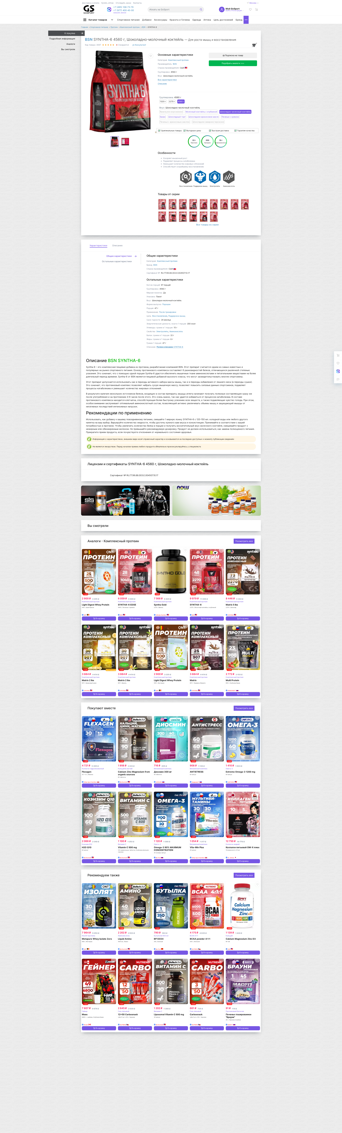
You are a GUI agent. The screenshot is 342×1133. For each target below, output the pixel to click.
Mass (85, 1014)
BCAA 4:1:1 (194, 936)
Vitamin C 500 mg (127, 847)
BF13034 (159, 938)
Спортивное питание (128, 19)
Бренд (239, 19)
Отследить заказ (123, 3)
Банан (162, 117)
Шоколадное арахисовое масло (204, 117)
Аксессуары (160, 19)
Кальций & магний (125, 769)
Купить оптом (107, 3)
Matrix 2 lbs (88, 680)
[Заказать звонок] (338, 379)
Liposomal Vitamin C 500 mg (169, 1014)
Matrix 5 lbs (232, 604)
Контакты (137, 3)
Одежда (196, 19)
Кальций (229, 936)
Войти (228, 10)
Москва (253, 3)
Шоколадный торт (177, 117)
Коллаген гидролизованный (93, 769)
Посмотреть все (244, 541)
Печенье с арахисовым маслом (175, 122)
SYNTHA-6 (170, 347)
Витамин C (122, 844)
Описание (162, 83)
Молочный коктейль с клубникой (201, 112)
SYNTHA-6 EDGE (127, 604)
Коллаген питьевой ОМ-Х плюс (242, 847)
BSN (88, 39)
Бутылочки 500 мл (161, 936)
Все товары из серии (207, 224)
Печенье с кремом (230, 117)
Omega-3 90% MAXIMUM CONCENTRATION (167, 848)
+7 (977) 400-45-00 (123, 10)
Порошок (166, 304)
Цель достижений (223, 19)
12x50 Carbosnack (128, 1014)
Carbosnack (196, 1014)
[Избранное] (250, 9)
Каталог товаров (98, 19)
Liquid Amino (125, 938)
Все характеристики (167, 80)
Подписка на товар (234, 55)
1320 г (163, 101)
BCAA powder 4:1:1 (200, 938)
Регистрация (237, 10)
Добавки (146, 19)
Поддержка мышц (176, 316)
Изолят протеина (88, 936)
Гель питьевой (123, 1011)
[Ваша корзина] (256, 9)
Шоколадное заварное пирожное (208, 122)
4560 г (181, 101)
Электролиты (162, 331)
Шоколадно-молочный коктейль (235, 112)
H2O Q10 (86, 847)
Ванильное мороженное (171, 112)
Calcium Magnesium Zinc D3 (241, 938)
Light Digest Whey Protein (95, 604)
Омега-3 (229, 769)
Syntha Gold (160, 604)
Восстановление (159, 316)
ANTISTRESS (196, 771)
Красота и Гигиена (180, 19)
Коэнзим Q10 (87, 844)
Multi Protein (232, 680)
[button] (123, 7)
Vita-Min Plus (197, 847)
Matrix (193, 680)
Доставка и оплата (90, 3)
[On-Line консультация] (338, 371)
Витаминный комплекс (163, 769)
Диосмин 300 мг (163, 771)
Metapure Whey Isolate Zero (97, 938)
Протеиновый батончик (235, 1011)
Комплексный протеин (178, 60)
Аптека (207, 19)
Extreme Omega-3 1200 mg (240, 771)
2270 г (172, 101)
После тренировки (167, 312)
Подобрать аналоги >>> (233, 63)
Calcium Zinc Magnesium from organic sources (134, 773)
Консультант (140, 45)
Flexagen (86, 771)
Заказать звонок (119, 13)
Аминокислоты (176, 331)
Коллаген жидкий (233, 844)
